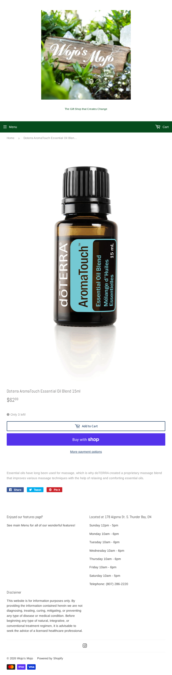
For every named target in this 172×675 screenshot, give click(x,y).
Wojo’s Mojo (25, 658)
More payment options (86, 451)
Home (10, 138)
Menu (13, 127)
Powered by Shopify (50, 658)
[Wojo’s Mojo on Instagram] (85, 646)
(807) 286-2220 (117, 584)
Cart (165, 127)
